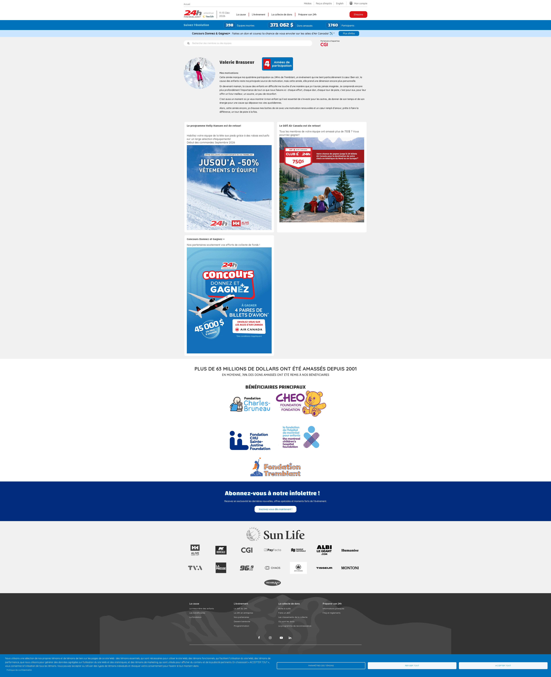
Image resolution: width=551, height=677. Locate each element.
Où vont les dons (286, 621)
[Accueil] (199, 16)
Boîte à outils (284, 608)
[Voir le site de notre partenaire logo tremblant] (272, 585)
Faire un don (284, 613)
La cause (241, 14)
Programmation (241, 626)
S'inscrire (358, 14)
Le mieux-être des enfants (201, 608)
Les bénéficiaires (197, 613)
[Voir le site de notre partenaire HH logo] (195, 555)
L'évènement (258, 14)
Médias (308, 3)
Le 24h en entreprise (243, 613)
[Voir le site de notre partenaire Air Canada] (298, 573)
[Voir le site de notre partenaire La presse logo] (220, 575)
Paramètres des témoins (321, 665)
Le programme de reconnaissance (294, 626)
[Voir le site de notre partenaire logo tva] (195, 570)
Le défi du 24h (240, 608)
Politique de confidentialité (19, 670)
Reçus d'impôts (324, 3)
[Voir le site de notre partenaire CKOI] (246, 575)
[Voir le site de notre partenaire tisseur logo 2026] (324, 575)
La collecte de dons (281, 14)
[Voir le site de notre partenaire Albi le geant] (324, 555)
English (340, 3)
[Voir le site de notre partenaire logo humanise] (350, 550)
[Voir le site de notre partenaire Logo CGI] (246, 555)
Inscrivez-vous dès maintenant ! (275, 509)
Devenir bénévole (242, 621)
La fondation (195, 617)
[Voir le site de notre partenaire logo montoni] (350, 568)
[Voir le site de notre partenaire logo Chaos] (272, 570)
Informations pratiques (333, 608)
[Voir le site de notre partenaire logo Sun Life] (275, 540)
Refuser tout (412, 665)
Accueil (187, 4)
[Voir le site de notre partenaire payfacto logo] (272, 550)
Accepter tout (503, 665)
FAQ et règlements (332, 613)
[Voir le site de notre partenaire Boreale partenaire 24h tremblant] (220, 555)
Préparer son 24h (307, 14)
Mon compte (360, 3)
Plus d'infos (349, 33)
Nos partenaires (241, 617)
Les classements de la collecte (292, 617)
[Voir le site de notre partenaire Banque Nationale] (298, 552)
